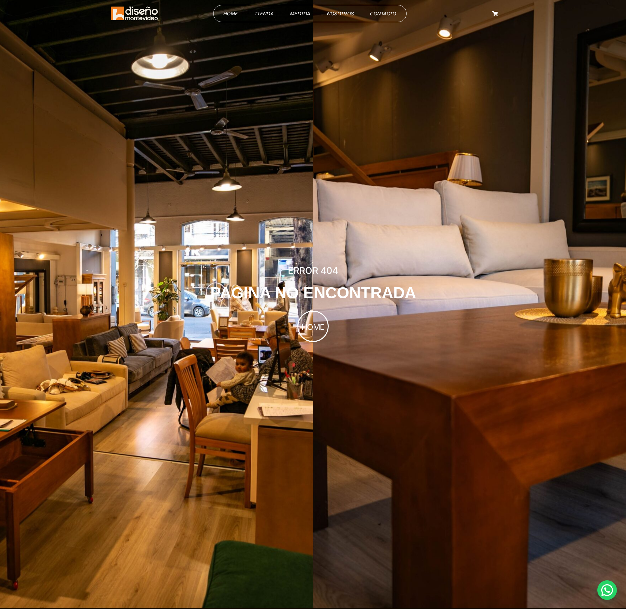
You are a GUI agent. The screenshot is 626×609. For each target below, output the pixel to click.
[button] (607, 590)
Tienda (264, 13)
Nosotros (340, 13)
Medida (300, 13)
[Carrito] (495, 13)
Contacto (383, 13)
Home (230, 13)
